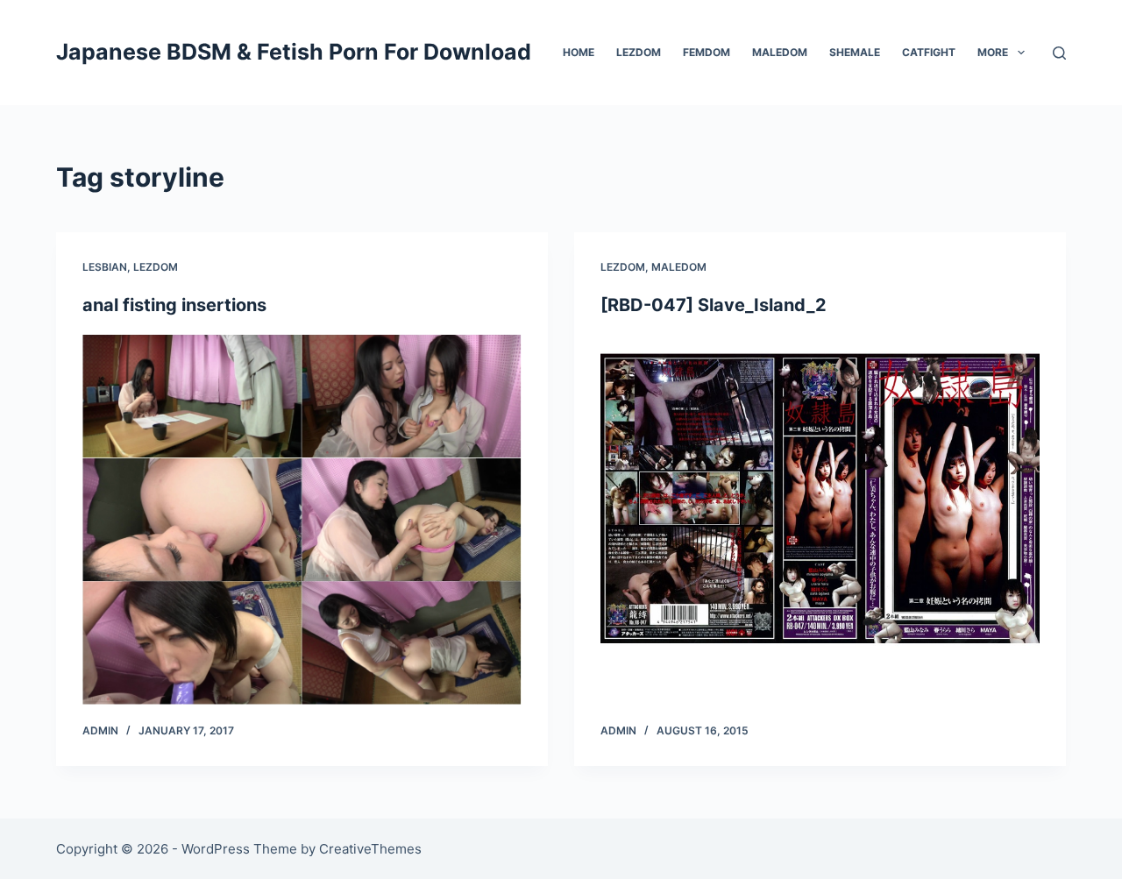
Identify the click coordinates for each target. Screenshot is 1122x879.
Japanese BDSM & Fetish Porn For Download (293, 52)
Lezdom (638, 52)
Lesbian (104, 266)
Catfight (928, 52)
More (992, 52)
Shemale (854, 52)
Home (578, 52)
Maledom (779, 52)
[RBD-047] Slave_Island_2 (713, 304)
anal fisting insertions (174, 304)
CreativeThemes (370, 848)
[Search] (1059, 53)
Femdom (706, 52)
